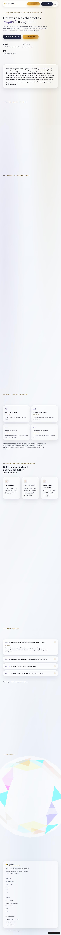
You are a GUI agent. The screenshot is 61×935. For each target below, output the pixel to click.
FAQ (7, 892)
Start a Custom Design (12, 37)
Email (7, 823)
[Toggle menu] (55, 3)
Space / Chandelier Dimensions (40, 823)
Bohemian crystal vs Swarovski (31, 738)
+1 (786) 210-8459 (10, 922)
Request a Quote (47, 3)
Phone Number (35, 814)
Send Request (12, 846)
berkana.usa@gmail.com (12, 919)
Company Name (10, 814)
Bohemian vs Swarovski (12, 903)
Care (7, 890)
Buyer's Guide (9, 900)
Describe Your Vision (12, 832)
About (7, 911)
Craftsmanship (10, 881)
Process (8, 887)
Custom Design (10, 906)
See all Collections (33, 3)
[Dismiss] (59, 933)
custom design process (47, 738)
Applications (9, 884)
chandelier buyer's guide (16, 738)
